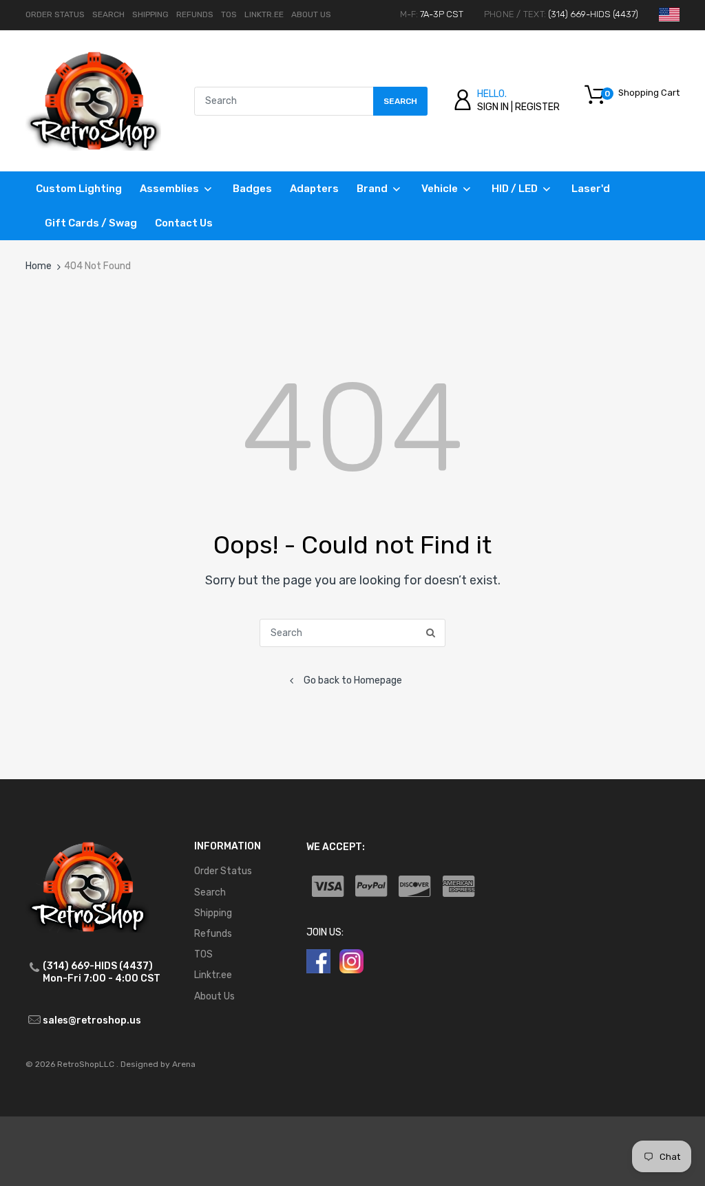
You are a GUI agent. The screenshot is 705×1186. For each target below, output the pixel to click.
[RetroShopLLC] (93, 100)
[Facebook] (318, 960)
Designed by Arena (158, 1064)
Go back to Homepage (353, 680)
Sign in (493, 107)
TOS (229, 14)
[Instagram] (351, 960)
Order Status (55, 14)
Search (108, 14)
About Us (311, 14)
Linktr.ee (264, 14)
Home (38, 266)
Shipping (150, 14)
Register (537, 107)
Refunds (194, 14)
